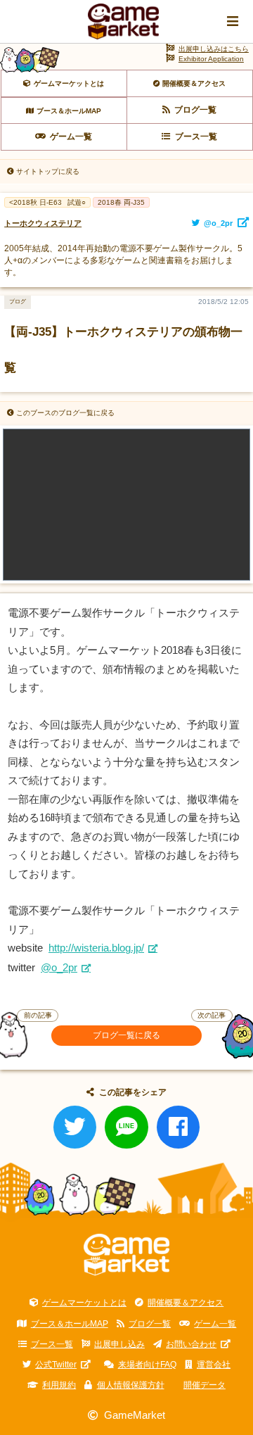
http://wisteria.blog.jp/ (96, 948)
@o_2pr (59, 967)
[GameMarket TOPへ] (127, 1255)
